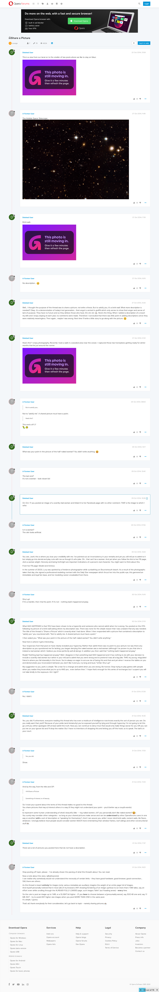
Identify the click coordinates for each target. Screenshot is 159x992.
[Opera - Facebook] (9, 984)
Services (51, 927)
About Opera (140, 934)
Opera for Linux (16, 945)
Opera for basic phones (20, 971)
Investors (139, 944)
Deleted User (27, 52)
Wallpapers (51, 941)
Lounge (15, 43)
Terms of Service (112, 948)
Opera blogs (81, 937)
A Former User (28, 114)
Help (78, 927)
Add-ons (50, 934)
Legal (108, 927)
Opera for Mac (16, 941)
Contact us (139, 951)
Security (108, 934)
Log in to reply (144, 43)
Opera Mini (14, 964)
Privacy (108, 937)
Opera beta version (18, 948)
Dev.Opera (80, 944)
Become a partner (142, 948)
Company (140, 927)
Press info (139, 937)
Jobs (137, 941)
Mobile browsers (15, 956)
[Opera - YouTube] (18, 984)
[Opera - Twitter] (13, 984)
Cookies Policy (111, 941)
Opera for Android (17, 961)
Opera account (52, 937)
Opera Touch (15, 967)
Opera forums (81, 941)
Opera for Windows (18, 938)
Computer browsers (16, 933)
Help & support (82, 934)
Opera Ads (51, 944)
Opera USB (14, 952)
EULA (107, 944)
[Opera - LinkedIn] (23, 984)
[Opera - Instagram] (27, 984)
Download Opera (81, 21)
